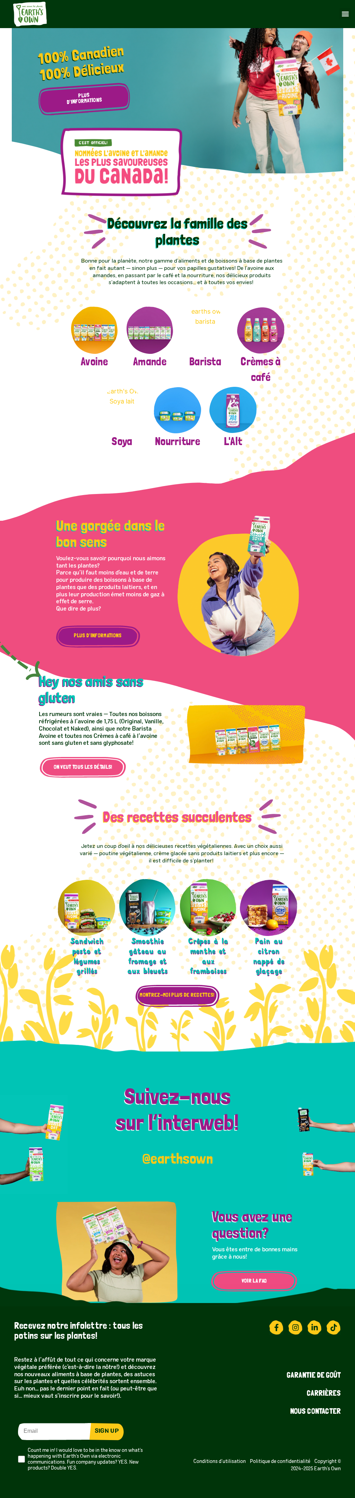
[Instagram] (295, 1327)
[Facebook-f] (276, 1327)
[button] (345, 13)
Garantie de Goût (314, 1376)
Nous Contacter (315, 1412)
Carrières (324, 1394)
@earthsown (177, 1158)
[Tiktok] (333, 1327)
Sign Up (107, 1431)
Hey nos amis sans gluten (91, 689)
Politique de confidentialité (282, 1461)
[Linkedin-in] (314, 1327)
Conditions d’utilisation (220, 1461)
